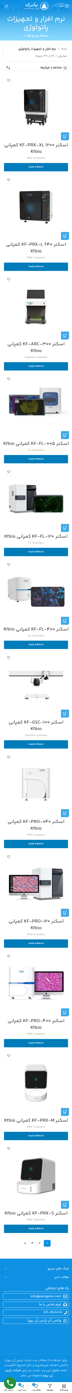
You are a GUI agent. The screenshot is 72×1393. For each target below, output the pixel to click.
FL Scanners (36, 450)
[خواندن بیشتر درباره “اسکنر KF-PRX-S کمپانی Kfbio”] (65, 1205)
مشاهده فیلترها (51, 68)
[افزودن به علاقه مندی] (8, 80)
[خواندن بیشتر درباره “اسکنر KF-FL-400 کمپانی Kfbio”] (65, 621)
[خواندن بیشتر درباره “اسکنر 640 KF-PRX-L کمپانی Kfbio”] (65, 236)
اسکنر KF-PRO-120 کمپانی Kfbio (36, 925)
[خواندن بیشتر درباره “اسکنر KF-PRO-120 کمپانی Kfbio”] (65, 913)
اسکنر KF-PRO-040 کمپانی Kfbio (36, 825)
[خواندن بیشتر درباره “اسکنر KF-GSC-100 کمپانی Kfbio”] (65, 714)
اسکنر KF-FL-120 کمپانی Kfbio (36, 536)
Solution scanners (36, 357)
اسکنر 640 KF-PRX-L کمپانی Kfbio (36, 248)
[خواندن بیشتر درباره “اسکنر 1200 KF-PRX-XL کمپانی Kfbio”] (65, 136)
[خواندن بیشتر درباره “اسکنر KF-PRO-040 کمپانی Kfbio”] (65, 813)
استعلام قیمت (36, 167)
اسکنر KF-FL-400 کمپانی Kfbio (36, 629)
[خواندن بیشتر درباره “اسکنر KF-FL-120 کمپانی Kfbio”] (65, 528)
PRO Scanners (36, 835)
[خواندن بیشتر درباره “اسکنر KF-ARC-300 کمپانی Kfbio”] (65, 336)
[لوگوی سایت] (36, 6)
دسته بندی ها (37, 36)
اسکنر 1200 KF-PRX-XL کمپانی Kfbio (36, 149)
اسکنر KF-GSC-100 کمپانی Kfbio (36, 726)
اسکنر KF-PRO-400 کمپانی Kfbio (36, 1024)
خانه (64, 49)
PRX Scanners (36, 158)
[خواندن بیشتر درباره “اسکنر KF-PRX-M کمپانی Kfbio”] (65, 1112)
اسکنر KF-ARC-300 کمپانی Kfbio (36, 347)
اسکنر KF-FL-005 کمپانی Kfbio (36, 443)
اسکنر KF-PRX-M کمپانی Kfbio (36, 1120)
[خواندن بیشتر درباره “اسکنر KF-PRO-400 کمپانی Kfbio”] (65, 1012)
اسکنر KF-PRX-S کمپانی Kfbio (36, 1213)
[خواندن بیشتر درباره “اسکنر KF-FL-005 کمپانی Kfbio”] (65, 435)
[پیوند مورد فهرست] (35, 1305)
